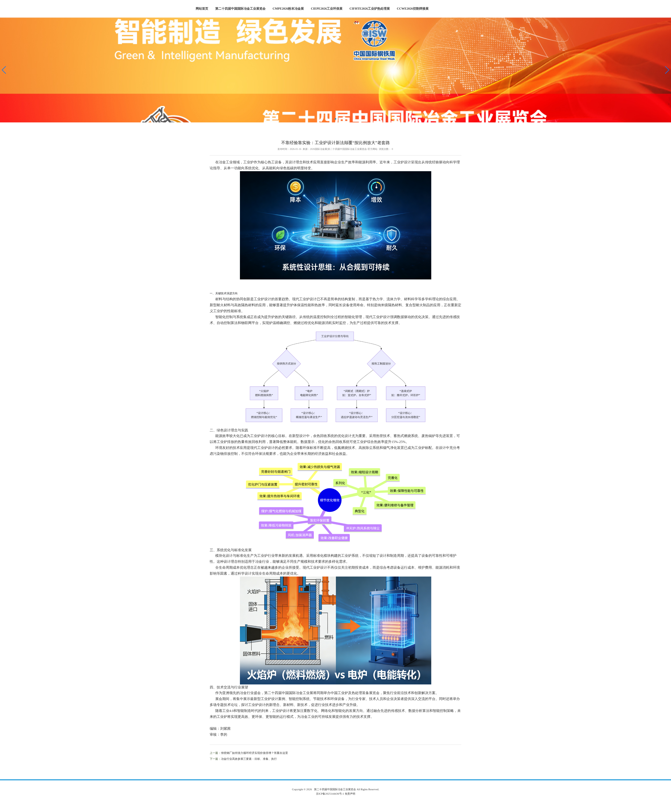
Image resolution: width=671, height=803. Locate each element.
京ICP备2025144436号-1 (330, 793)
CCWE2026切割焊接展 (413, 8)
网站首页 (202, 8)
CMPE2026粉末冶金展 (288, 8)
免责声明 (350, 793)
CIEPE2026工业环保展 (326, 8)
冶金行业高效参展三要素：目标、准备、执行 (249, 758)
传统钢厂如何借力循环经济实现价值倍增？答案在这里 (254, 752)
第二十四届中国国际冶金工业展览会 (240, 8)
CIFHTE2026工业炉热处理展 (369, 8)
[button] (4, 70)
